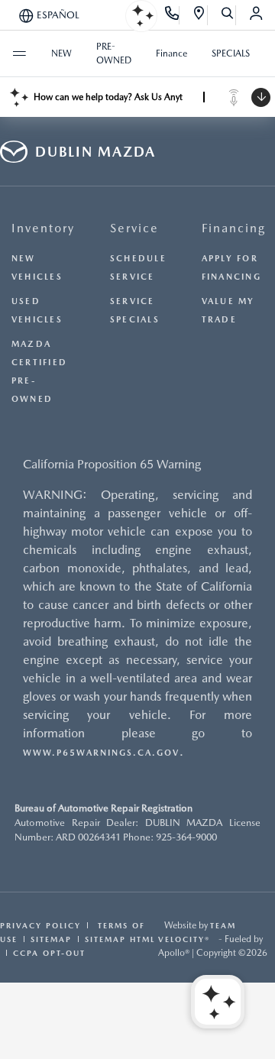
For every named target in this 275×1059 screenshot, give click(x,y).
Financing (234, 228)
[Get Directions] (200, 15)
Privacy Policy (40, 925)
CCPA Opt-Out (49, 952)
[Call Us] (172, 15)
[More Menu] (19, 53)
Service (134, 228)
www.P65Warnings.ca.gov (101, 753)
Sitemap (51, 939)
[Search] (228, 15)
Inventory (43, 228)
